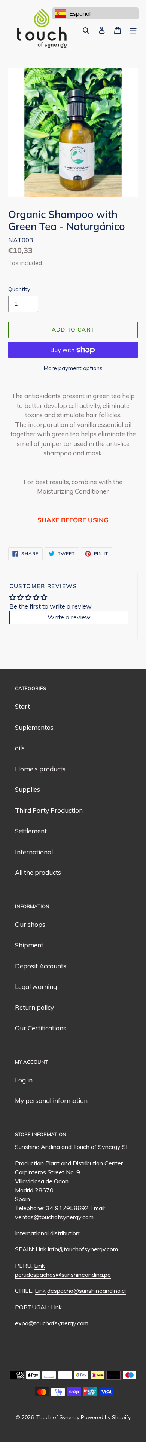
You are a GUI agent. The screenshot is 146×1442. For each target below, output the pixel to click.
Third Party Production (49, 810)
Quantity (19, 289)
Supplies (27, 789)
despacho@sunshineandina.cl (86, 1290)
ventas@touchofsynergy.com (54, 1217)
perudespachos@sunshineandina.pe (63, 1274)
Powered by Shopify (106, 1417)
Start (22, 706)
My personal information (51, 1100)
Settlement (31, 831)
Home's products (40, 769)
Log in (24, 1080)
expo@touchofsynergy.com (51, 1323)
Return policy (34, 1007)
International (34, 852)
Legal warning (36, 986)
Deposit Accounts (40, 966)
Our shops (30, 924)
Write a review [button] (69, 617)
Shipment (29, 945)
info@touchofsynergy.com (83, 1249)
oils (20, 748)
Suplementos (34, 727)
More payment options (73, 368)
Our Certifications (40, 1028)
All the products (38, 872)
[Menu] (133, 29)
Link (41, 1249)
